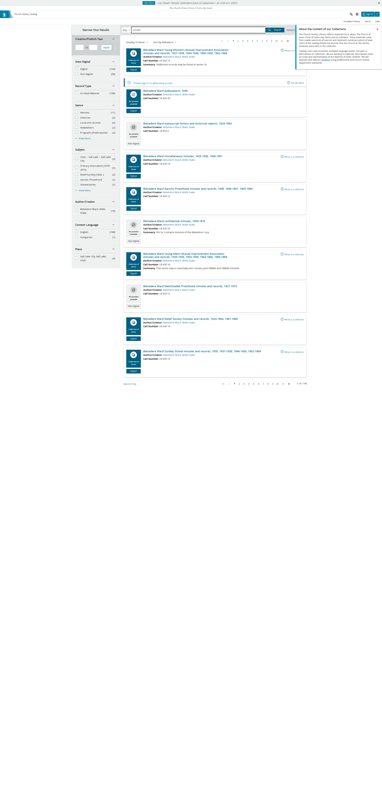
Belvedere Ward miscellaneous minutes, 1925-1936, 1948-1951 (182, 156)
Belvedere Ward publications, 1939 (165, 91)
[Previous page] (228, 41)
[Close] (377, 29)
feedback (325, 59)
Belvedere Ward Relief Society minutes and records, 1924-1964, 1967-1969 (190, 319)
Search (277, 29)
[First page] (222, 41)
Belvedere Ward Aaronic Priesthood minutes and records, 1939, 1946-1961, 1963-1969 (197, 189)
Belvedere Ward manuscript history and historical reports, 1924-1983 (187, 123)
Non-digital (133, 143)
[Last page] (288, 41)
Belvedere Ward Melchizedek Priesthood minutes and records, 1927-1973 (190, 286)
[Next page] (282, 41)
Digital (133, 69)
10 (276, 40)
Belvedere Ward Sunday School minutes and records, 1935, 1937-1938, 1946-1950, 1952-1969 (202, 351)
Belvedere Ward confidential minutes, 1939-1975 (174, 221)
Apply (106, 47)
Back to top (130, 384)
